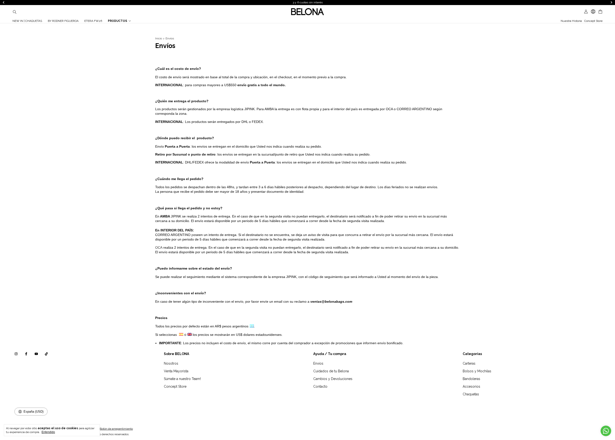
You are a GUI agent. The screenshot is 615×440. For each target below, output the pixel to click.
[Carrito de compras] (600, 11)
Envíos (318, 363)
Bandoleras (471, 379)
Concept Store (593, 21)
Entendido (48, 432)
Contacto (320, 386)
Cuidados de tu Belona (331, 371)
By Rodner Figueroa (63, 21)
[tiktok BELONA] (46, 354)
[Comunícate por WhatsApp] (606, 431)
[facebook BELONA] (26, 354)
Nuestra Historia (571, 21)
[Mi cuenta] (586, 11)
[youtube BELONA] (36, 354)
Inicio (158, 38)
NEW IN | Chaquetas (27, 21)
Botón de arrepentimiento (116, 428)
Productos (117, 21)
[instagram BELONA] (16, 354)
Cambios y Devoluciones (332, 379)
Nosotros (171, 363)
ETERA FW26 (93, 21)
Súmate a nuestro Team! (182, 379)
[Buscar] (14, 12)
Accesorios (471, 386)
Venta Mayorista (176, 371)
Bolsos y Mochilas (477, 371)
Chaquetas (471, 394)
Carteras (469, 363)
